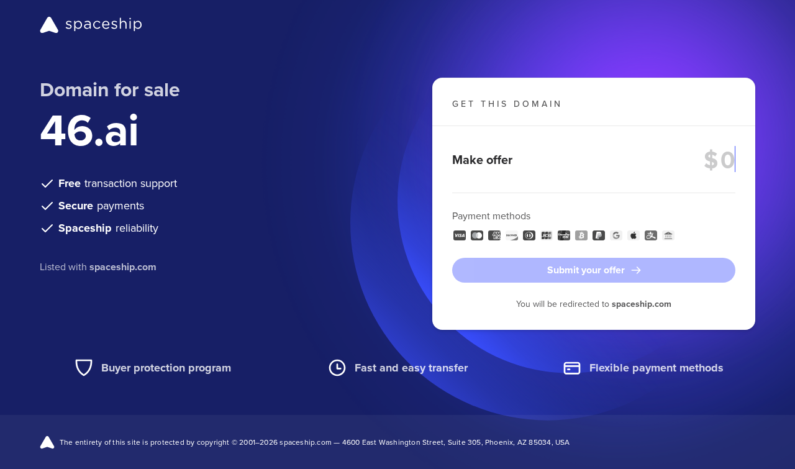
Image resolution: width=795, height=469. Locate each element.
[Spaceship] (91, 25)
